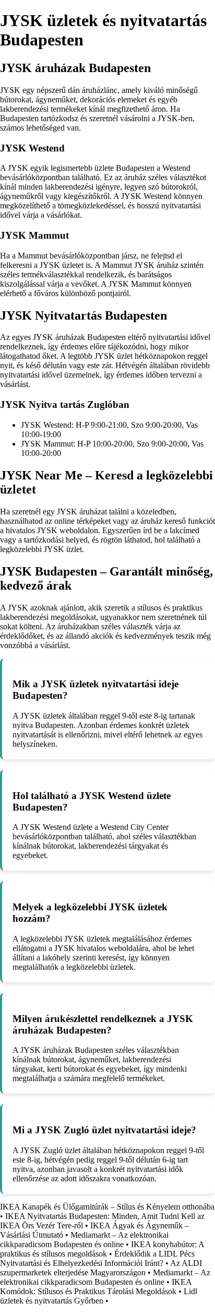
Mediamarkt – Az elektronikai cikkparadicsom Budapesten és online (84, 1239)
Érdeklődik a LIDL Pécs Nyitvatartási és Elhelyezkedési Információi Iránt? (97, 1258)
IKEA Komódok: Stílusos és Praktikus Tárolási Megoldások (96, 1286)
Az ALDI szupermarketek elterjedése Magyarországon (101, 1268)
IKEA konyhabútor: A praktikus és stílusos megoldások (102, 1249)
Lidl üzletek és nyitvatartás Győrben (98, 1296)
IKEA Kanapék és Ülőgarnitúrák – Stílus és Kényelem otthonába (107, 1206)
